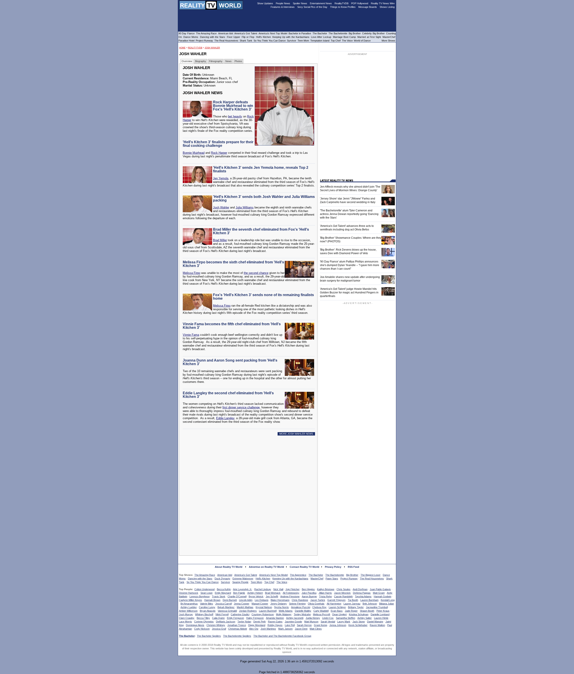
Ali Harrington (334, 603)
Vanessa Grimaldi (227, 610)
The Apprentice (298, 575)
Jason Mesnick (342, 593)
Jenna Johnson (337, 625)
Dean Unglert (339, 614)
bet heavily (235, 116)
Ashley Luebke (188, 607)
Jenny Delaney (278, 603)
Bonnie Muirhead (193, 152)
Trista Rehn (325, 596)
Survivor (225, 582)
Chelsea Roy (319, 607)
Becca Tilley (203, 618)
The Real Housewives (372, 578)
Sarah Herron (304, 625)
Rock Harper (219, 152)
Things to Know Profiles (343, 7)
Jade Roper (351, 610)
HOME (182, 48)
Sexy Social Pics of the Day (312, 7)
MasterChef (317, 578)
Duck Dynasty (222, 578)
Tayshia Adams (363, 596)
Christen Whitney (216, 625)
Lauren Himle (381, 618)
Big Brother (352, 575)
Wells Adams (286, 610)
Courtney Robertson (263, 614)
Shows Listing (387, 7)
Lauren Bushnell (267, 610)
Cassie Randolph (343, 596)
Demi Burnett (230, 600)
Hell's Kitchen (263, 578)
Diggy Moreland (256, 625)
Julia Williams (245, 207)
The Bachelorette (334, 575)
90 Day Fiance (186, 33)
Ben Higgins (308, 589)
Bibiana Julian (386, 603)
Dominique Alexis (195, 625)
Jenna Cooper (241, 603)
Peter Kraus (382, 610)
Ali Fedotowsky (291, 593)
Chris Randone (300, 600)
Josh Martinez (268, 628)
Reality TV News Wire (383, 3)
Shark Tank (246, 40)
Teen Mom (256, 582)
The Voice (281, 582)
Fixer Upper (233, 37)
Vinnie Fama (191, 334)
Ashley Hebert (255, 593)
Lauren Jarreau (352, 603)
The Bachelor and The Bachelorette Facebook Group (282, 636)
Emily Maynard (223, 593)
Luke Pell (290, 625)
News (228, 61)
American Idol (224, 575)
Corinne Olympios (204, 621)
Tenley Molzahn (302, 614)
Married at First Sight (369, 37)
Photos (238, 61)
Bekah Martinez (226, 607)
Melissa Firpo (191, 273)
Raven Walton (377, 625)
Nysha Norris (281, 607)
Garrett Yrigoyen (336, 600)
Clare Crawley (186, 618)
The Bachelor (316, 575)
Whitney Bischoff (204, 614)
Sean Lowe (206, 593)
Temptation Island (319, 40)
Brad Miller (220, 240)
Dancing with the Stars (200, 578)
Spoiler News (300, 3)
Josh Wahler (212, 48)
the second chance (256, 273)
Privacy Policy (333, 567)
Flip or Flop (248, 37)
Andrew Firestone (290, 596)
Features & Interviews (283, 7)
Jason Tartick (317, 600)
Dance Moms (190, 37)
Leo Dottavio (261, 600)
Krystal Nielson (264, 607)
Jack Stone (358, 621)
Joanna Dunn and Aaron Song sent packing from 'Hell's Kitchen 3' (230, 362)
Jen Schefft (272, 596)
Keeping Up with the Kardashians (290, 578)
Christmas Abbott (237, 628)
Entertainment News (321, 3)
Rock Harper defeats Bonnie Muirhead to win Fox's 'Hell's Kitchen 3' (233, 105)
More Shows (388, 40)
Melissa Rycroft (321, 614)
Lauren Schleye (337, 607)
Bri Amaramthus (189, 603)
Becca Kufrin (224, 589)
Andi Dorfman (360, 589)
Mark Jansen (285, 628)
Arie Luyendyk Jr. (242, 589)
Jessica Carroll (223, 603)
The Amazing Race (204, 575)
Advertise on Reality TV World (266, 567)
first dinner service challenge (241, 407)
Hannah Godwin (382, 596)
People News (283, 3)
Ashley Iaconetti (294, 618)
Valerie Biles (206, 603)
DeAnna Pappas (362, 593)
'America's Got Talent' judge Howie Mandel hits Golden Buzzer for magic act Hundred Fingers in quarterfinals (349, 292)
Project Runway (349, 578)
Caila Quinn (218, 618)
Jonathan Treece (236, 625)
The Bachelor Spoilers (209, 636)
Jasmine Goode (293, 621)
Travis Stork (218, 596)
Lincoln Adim (245, 600)
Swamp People (240, 582)
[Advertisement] (249, 479)
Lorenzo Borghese (199, 596)
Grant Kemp (320, 625)
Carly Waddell (320, 610)
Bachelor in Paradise (300, 33)
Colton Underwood (204, 589)
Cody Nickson (202, 628)
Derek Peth (259, 621)
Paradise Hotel (186, 40)
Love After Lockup (321, 37)
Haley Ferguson (255, 618)
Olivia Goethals (316, 603)
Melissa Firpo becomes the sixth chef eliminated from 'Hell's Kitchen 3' (233, 264)
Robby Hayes (275, 625)
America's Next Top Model (273, 575)
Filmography (215, 61)
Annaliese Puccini (300, 607)
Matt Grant (379, 593)
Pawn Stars (332, 578)
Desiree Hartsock (188, 593)
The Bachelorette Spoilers (237, 636)
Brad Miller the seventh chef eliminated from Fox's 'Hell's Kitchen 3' (261, 231)
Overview (187, 61)
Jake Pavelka (309, 593)
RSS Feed (353, 567)
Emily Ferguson (235, 618)
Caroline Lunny (207, 607)
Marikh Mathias (245, 607)
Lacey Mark (343, 621)
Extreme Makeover (243, 578)
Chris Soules (343, 589)
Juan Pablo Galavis (380, 589)
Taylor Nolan (244, 621)
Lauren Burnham (369, 600)
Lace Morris (185, 621)
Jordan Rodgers (248, 610)
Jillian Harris (325, 593)
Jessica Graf (219, 628)
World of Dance (362, 40)
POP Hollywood (359, 3)
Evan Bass (337, 610)
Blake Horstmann (280, 600)
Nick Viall (278, 589)
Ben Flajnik (239, 593)
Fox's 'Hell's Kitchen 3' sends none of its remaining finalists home (263, 296)
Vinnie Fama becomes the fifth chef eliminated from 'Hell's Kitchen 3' (232, 325)
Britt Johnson (370, 603)
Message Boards (367, 7)
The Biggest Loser (370, 575)
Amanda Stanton (275, 618)
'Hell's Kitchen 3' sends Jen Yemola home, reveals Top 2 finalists (260, 169)
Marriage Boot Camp (344, 37)
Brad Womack (272, 593)
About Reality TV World (228, 567)
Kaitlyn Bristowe (325, 589)
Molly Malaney (283, 614)
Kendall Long (388, 600)
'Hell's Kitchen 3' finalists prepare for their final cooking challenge (218, 143)
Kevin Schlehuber (357, 625)
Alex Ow (253, 628)
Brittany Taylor (356, 607)
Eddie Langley (225, 418)
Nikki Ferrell (221, 614)
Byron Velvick (256, 596)
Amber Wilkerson (188, 610)
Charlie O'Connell (237, 596)
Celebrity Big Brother (373, 33)
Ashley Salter (364, 618)
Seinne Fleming (297, 603)
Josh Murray (186, 614)
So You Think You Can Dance (203, 582)
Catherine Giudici (240, 614)
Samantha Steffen (345, 618)
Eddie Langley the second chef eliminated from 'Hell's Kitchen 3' (228, 395)
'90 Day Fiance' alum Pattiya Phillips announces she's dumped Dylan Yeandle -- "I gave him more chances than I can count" (349, 265)
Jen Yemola (220, 178)
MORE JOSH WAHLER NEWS (296, 433)
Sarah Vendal (328, 621)
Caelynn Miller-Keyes (190, 600)
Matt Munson (311, 621)
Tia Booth (353, 600)
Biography (200, 61)
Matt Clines (316, 628)
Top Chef (269, 582)
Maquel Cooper (260, 603)
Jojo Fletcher (292, 589)
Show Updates (265, 3)
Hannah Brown (212, 600)
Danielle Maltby (303, 610)
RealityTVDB (195, 48)
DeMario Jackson (225, 621)
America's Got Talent (245, 575)
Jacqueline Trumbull (377, 607)
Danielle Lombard (380, 614)
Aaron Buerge (309, 596)
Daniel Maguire (375, 621)
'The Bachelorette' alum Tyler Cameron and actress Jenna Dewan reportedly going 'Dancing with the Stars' (349, 214)
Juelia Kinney (313, 618)
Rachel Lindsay (262, 589)
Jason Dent (301, 628)
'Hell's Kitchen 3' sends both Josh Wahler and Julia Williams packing (264, 198)
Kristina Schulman (358, 614)
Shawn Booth (367, 610)
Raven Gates (275, 621)
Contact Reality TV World (304, 567)
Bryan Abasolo (207, 610)
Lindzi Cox (328, 618)
